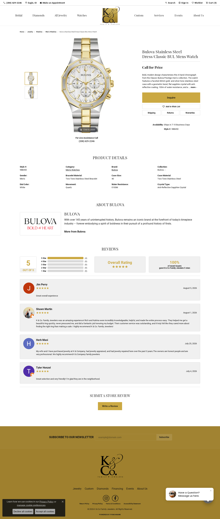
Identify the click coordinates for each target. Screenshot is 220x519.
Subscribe (164, 437)
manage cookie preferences (31, 505)
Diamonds (38, 15)
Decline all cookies (23, 511)
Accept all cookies (45, 511)
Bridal (18, 15)
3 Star (43, 264)
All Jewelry (61, 15)
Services (159, 15)
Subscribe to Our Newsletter (71, 437)
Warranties (190, 112)
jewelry (30, 32)
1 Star (43, 271)
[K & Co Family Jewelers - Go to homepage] (110, 466)
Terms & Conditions (113, 503)
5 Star (43, 258)
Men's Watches (51, 32)
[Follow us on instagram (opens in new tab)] (106, 498)
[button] (170, 2)
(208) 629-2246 (87, 141)
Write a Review (110, 406)
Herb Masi (42, 339)
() (86, 258)
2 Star (43, 267)
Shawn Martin (44, 309)
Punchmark (115, 514)
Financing (117, 488)
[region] (87, 85)
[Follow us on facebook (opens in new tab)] (115, 498)
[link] (12, 2)
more (193, 87)
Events (178, 15)
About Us (198, 15)
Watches (82, 15)
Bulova (115, 169)
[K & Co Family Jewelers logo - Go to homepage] (110, 16)
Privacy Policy (97, 503)
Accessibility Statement (132, 503)
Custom (138, 15)
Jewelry (77, 488)
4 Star (43, 261)
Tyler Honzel (43, 367)
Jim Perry (41, 284)
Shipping (151, 112)
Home (22, 32)
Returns (170, 112)
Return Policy (84, 503)
